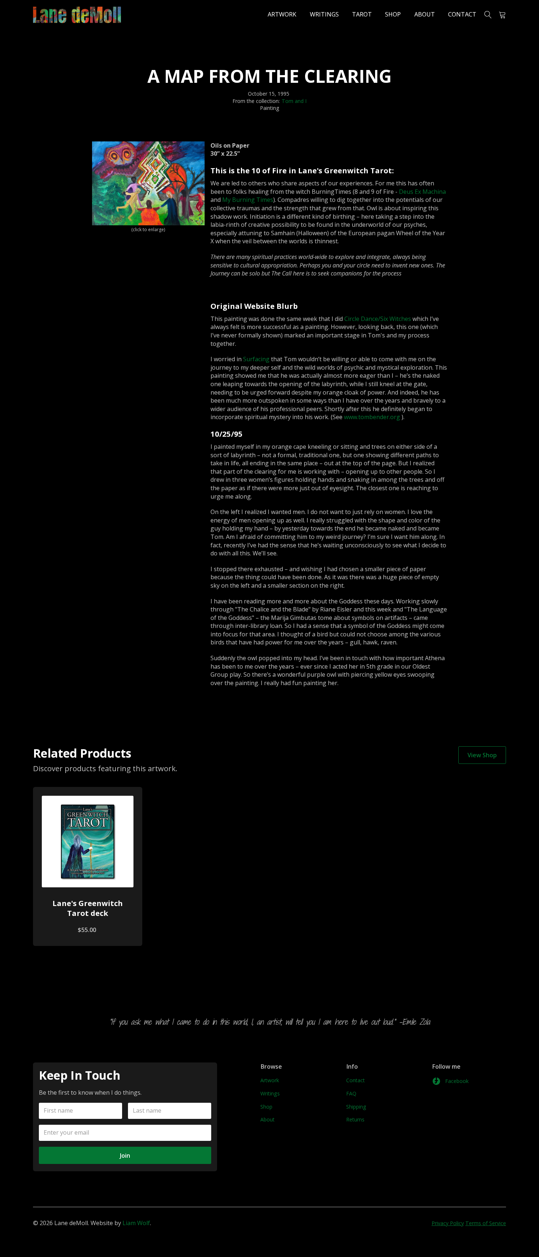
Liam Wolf (136, 1223)
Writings (324, 14)
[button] (499, 14)
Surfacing (256, 359)
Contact (462, 14)
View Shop (482, 755)
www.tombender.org (372, 417)
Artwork (282, 14)
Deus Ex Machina (422, 192)
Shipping (356, 1106)
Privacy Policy (448, 1223)
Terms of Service (485, 1223)
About (424, 14)
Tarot (362, 14)
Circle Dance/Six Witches (377, 319)
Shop (393, 14)
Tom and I (294, 100)
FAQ (351, 1093)
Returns (355, 1119)
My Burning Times (247, 200)
